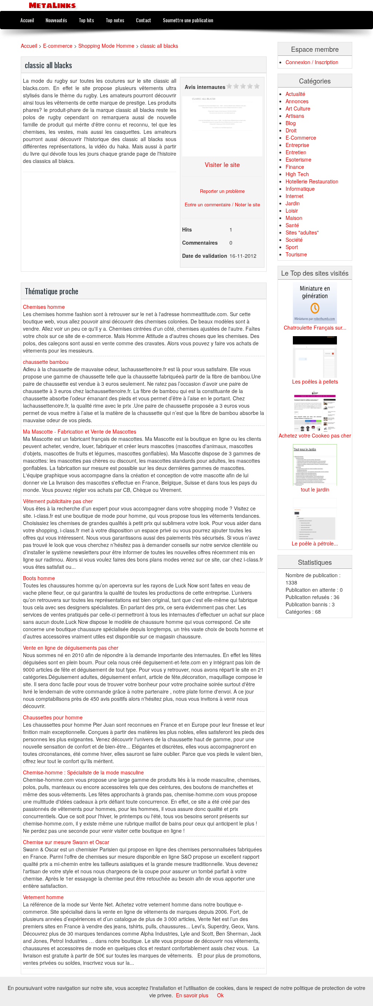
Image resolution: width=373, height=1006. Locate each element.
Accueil (27, 20)
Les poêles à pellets (315, 381)
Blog (291, 123)
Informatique (300, 188)
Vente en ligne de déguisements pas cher (70, 647)
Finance (295, 166)
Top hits (86, 20)
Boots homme (39, 578)
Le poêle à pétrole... (315, 543)
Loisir (292, 210)
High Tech (297, 174)
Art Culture (298, 108)
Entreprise (297, 144)
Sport (292, 246)
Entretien (296, 152)
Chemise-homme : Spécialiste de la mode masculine (83, 772)
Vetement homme (43, 897)
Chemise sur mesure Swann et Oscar (66, 842)
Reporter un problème (222, 191)
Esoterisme (298, 159)
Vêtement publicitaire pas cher (58, 501)
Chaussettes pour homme (53, 717)
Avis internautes (205, 86)
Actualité (295, 93)
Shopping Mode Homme (106, 45)
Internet (294, 195)
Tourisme (296, 254)
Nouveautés (56, 20)
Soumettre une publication (188, 20)
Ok (220, 995)
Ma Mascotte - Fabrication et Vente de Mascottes (79, 431)
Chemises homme (44, 306)
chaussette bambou (45, 361)
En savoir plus (192, 995)
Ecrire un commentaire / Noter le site (222, 204)
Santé (292, 225)
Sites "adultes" (302, 232)
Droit (291, 130)
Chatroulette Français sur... (315, 327)
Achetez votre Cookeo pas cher (315, 435)
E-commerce (57, 45)
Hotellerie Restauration (312, 181)
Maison (294, 217)
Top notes (115, 20)
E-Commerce (301, 137)
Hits (187, 229)
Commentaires (200, 242)
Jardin (293, 203)
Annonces (297, 101)
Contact (143, 20)
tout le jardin (315, 489)
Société (294, 239)
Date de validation (204, 255)
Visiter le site (222, 164)
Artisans (295, 115)
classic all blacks (159, 45)
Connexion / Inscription (312, 62)
